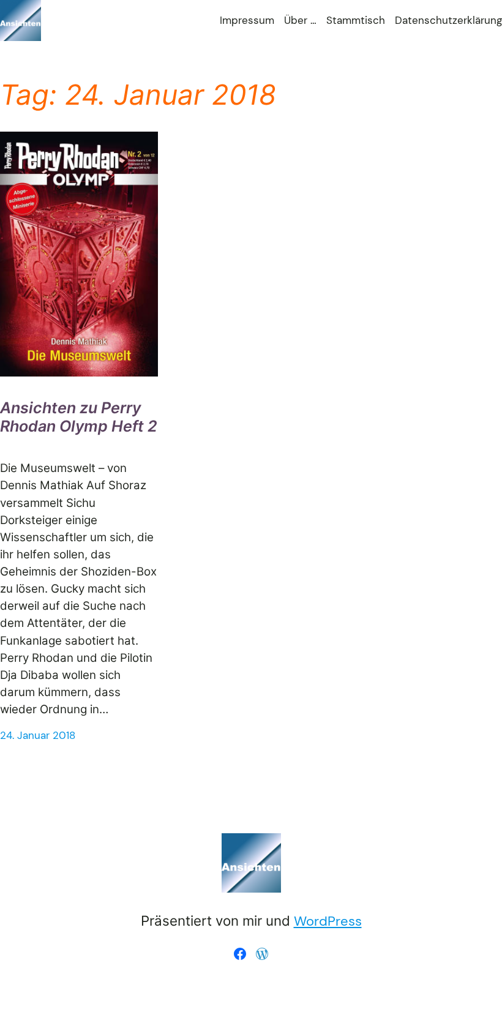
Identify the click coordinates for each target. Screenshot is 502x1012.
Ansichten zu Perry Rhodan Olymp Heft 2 (78, 417)
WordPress (328, 921)
